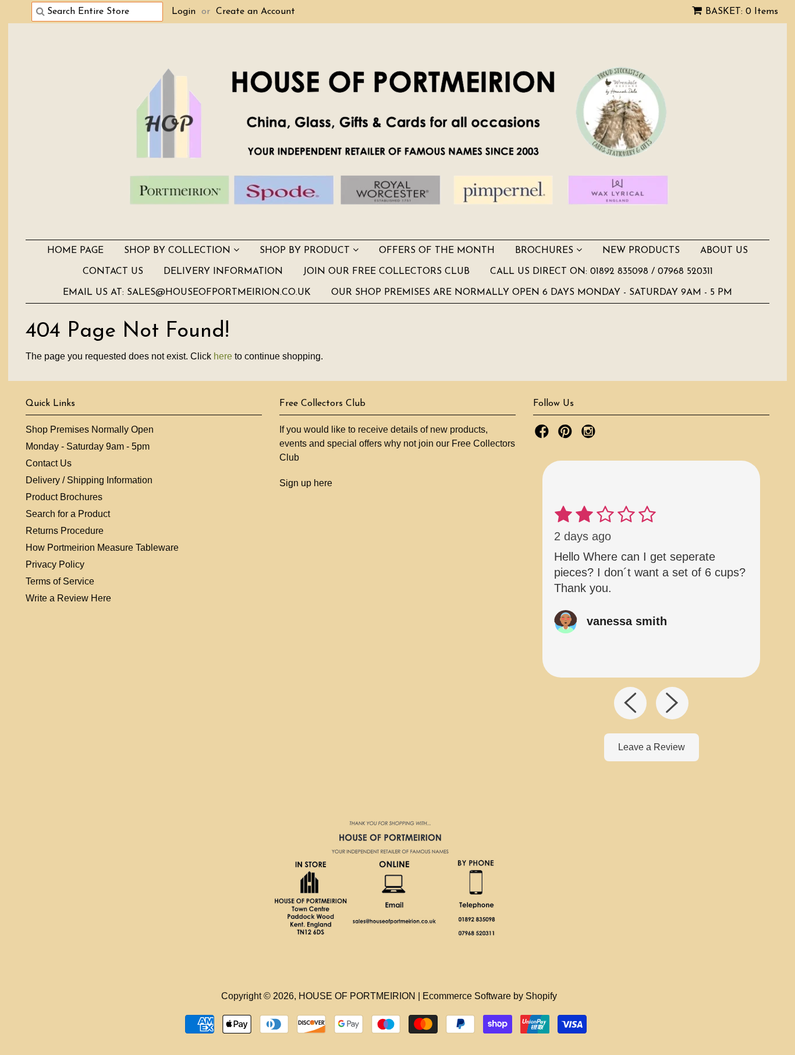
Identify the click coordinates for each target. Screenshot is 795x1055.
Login (184, 11)
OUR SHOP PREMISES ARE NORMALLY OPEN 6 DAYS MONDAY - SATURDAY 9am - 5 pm (531, 292)
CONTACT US (113, 271)
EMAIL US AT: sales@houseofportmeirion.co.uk (187, 292)
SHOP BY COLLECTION (178, 250)
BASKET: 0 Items (741, 11)
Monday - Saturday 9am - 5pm (88, 446)
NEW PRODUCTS (641, 250)
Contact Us (49, 463)
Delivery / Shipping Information (89, 480)
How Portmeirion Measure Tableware (102, 548)
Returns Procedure (65, 531)
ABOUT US (724, 250)
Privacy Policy (55, 564)
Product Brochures (64, 497)
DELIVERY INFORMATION (223, 271)
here (223, 356)
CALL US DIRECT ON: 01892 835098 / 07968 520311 (601, 271)
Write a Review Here (68, 598)
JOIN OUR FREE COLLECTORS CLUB (386, 271)
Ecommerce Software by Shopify (490, 996)
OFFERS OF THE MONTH (437, 250)
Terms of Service (60, 581)
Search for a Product (68, 514)
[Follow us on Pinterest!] (567, 435)
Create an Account (255, 11)
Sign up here (305, 483)
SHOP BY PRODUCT (306, 250)
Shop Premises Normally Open (90, 429)
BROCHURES (545, 250)
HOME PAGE (75, 250)
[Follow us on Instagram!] (590, 435)
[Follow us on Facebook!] (543, 435)
